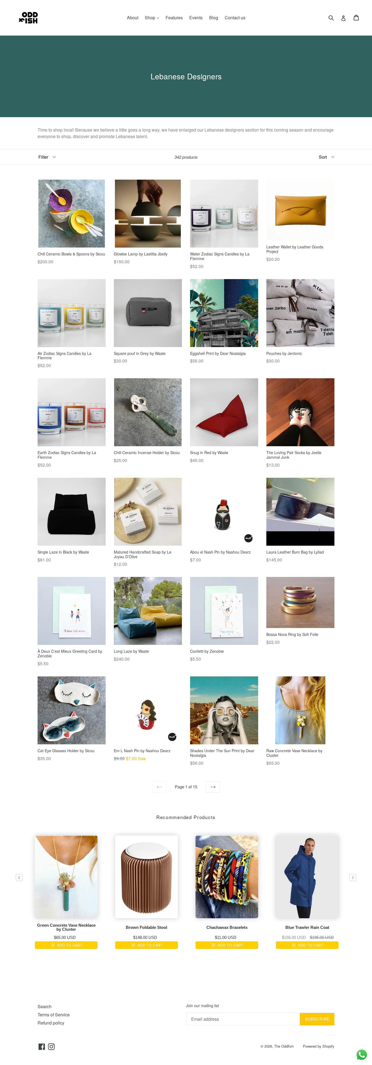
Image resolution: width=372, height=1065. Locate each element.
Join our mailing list (202, 1005)
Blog (213, 17)
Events (196, 17)
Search (44, 1006)
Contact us (235, 17)
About (132, 17)
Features (174, 17)
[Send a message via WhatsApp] (361, 1054)
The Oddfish (284, 1046)
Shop (153, 17)
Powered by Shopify (318, 1046)
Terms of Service (54, 1014)
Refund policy (51, 1023)
